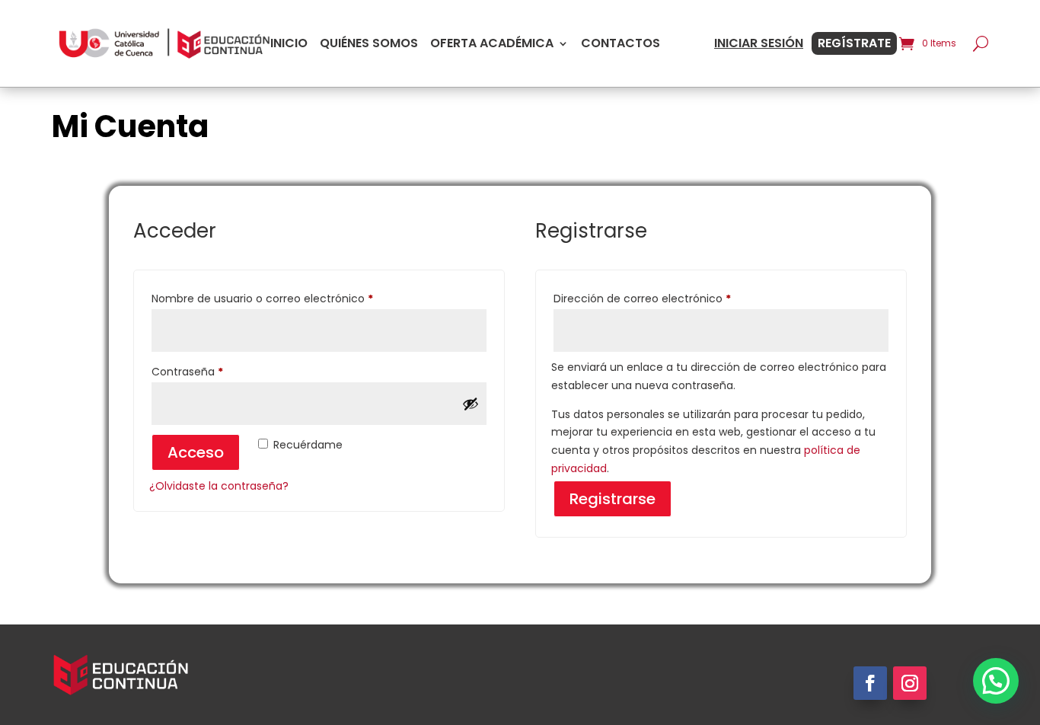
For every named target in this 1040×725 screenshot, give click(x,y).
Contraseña (216, 371)
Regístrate (854, 43)
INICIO (289, 43)
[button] (996, 681)
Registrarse (612, 498)
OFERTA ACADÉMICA (491, 43)
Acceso (195, 452)
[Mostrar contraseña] (470, 403)
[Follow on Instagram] (910, 683)
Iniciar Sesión (758, 43)
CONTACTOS (620, 43)
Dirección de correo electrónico (671, 298)
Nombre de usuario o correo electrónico (291, 298)
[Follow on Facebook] (870, 683)
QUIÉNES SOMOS (369, 43)
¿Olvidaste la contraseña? (219, 485)
